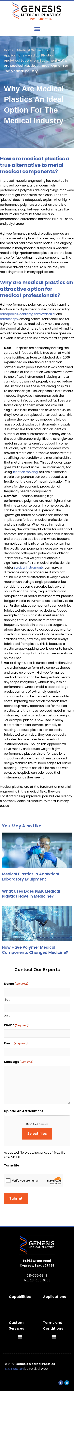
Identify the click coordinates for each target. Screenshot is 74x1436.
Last (7, 1015)
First (7, 1000)
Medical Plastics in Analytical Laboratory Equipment (30, 876)
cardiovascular (44, 314)
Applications (54, 1296)
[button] (37, 29)
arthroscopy (9, 319)
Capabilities (20, 1296)
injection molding (25, 472)
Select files (37, 1133)
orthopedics (9, 314)
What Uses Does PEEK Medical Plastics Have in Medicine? (31, 893)
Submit (15, 1198)
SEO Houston (14, 1369)
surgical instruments (29, 567)
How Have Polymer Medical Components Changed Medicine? (35, 950)
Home (9, 50)
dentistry (26, 314)
